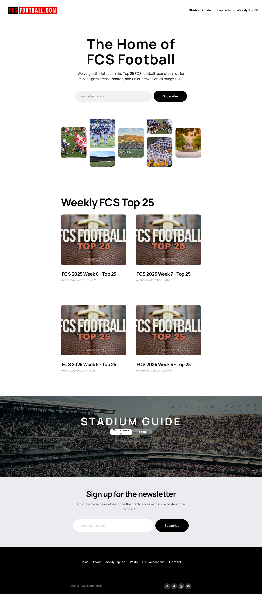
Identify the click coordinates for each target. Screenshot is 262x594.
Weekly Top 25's (115, 562)
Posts (134, 562)
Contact (175, 562)
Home (84, 562)
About (97, 562)
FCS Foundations (153, 562)
